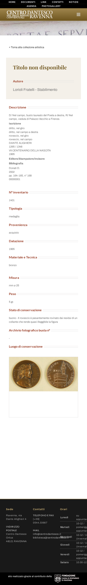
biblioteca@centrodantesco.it (51, 537)
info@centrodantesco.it (47, 534)
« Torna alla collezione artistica (26, 47)
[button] (43, 89)
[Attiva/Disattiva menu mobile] (79, 14)
